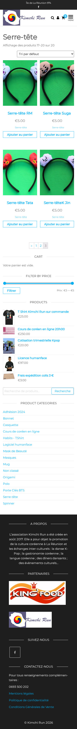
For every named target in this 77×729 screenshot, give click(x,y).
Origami (9, 477)
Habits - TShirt (13, 438)
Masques (9, 457)
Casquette (10, 425)
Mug (6, 464)
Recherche (62, 391)
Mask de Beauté (15, 451)
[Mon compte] (58, 18)
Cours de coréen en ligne (21, 431)
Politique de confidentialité (29, 700)
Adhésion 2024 (14, 412)
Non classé (11, 471)
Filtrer (11, 291)
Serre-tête (21, 127)
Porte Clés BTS (13, 490)
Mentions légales (21, 693)
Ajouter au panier (20, 134)
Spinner (8, 503)
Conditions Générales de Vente (31, 707)
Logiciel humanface (17, 444)
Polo (6, 484)
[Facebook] (14, 652)
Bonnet (8, 418)
